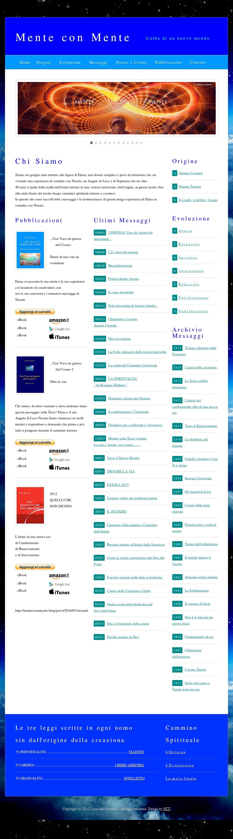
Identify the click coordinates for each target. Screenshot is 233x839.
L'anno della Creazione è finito (129, 590)
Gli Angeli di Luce (198, 491)
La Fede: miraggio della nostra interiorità (137, 351)
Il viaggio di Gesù (197, 603)
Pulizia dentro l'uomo (123, 278)
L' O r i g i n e (175, 751)
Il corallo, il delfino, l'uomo (198, 199)
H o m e (26, 62)
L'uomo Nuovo (195, 669)
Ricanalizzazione (120, 265)
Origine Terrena (190, 186)
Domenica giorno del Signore (129, 398)
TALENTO (136, 751)
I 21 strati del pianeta (123, 252)
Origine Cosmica (191, 173)
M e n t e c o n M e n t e (72, 36)
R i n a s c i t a (189, 284)
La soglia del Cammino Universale (132, 365)
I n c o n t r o (188, 257)
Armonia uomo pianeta (201, 577)
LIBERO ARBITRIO (129, 765)
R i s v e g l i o (189, 244)
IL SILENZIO (117, 511)
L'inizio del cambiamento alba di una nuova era (195, 406)
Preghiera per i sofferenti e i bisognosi (135, 424)
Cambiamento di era (199, 636)
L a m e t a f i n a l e (181, 778)
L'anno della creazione (201, 367)
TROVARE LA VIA (121, 471)
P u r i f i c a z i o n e (193, 297)
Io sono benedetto (121, 292)
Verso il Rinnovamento (201, 425)
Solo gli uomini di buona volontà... (133, 305)
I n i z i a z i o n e (191, 270)
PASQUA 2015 (118, 484)
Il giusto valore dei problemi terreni (132, 498)
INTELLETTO (134, 778)
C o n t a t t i (197, 62)
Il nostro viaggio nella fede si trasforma (134, 577)
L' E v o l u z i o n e (180, 765)
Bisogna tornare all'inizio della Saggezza (136, 544)
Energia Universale (198, 478)
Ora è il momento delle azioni (128, 623)
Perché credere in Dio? (123, 636)
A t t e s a (185, 230)
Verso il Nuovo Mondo (123, 457)
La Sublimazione (197, 590)
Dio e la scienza (119, 338)
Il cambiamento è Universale (128, 411)
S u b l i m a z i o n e (193, 311)
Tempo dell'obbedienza (201, 544)
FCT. (167, 808)
